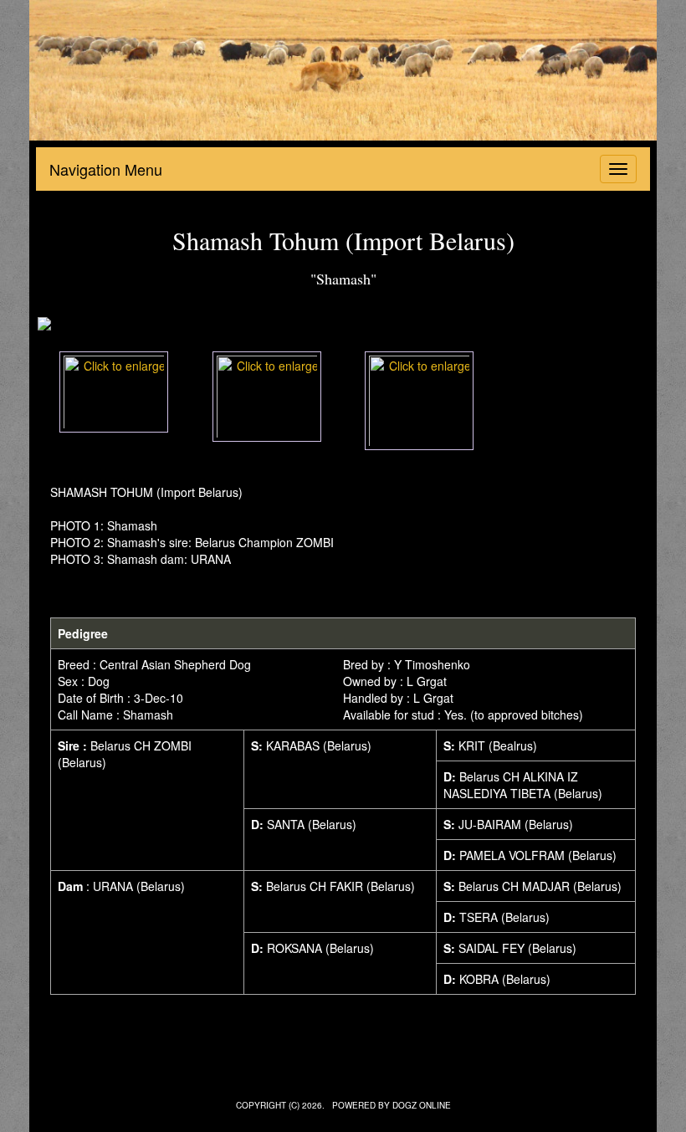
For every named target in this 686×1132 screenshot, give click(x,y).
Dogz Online (421, 1105)
